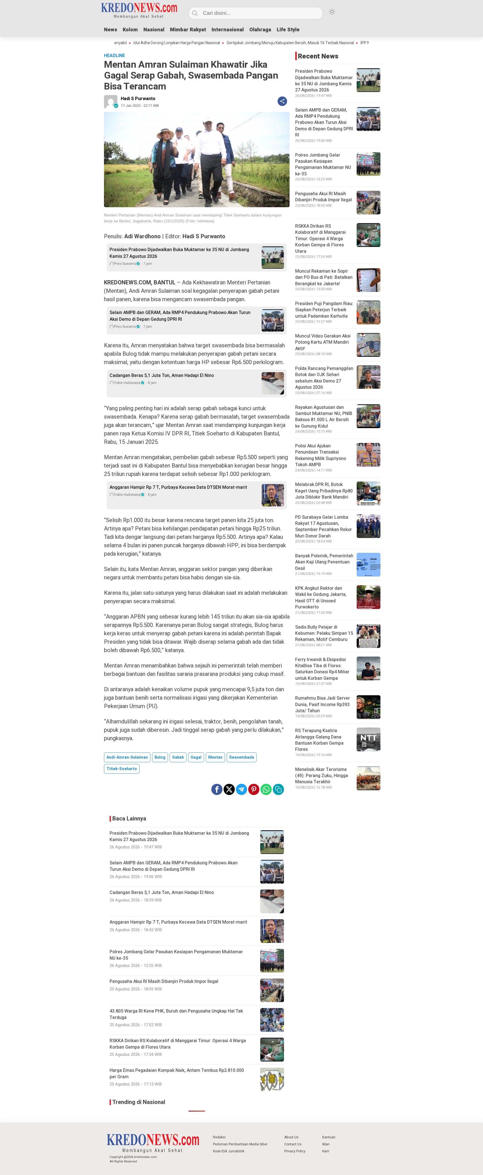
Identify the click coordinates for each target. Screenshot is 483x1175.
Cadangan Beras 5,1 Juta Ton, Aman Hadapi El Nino (162, 375)
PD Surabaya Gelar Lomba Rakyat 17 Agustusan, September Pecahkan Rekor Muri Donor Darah (323, 526)
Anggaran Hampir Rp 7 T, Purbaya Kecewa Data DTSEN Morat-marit (178, 487)
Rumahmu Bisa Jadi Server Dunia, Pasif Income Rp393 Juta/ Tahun (322, 704)
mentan (215, 757)
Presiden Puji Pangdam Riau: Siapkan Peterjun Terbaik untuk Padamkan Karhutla (324, 310)
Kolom (130, 30)
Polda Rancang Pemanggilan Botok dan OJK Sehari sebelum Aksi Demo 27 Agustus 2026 (324, 378)
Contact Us (293, 1144)
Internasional (228, 30)
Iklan (326, 1144)
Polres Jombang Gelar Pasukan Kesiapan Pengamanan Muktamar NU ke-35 (323, 164)
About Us (291, 1137)
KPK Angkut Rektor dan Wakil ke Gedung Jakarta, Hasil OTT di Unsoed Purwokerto (321, 597)
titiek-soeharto (121, 769)
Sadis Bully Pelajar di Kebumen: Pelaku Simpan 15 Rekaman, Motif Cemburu (324, 633)
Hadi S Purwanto (138, 98)
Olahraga (260, 30)
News (110, 30)
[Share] (282, 101)
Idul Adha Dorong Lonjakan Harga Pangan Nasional (144, 43)
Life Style (288, 30)
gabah (178, 757)
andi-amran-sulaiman (127, 757)
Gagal (196, 757)
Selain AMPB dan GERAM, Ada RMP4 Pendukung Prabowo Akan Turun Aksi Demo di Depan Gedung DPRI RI (180, 316)
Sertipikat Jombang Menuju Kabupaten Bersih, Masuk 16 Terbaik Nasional (257, 43)
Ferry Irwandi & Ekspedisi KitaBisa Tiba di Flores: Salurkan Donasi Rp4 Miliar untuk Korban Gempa (322, 669)
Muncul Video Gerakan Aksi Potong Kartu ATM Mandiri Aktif (323, 342)
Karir (325, 1151)
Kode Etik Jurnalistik (228, 1151)
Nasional (153, 30)
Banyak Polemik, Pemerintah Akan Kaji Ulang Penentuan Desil (324, 562)
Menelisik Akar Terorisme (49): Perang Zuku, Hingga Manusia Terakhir (321, 775)
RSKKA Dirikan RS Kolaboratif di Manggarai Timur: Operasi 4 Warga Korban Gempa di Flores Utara (320, 239)
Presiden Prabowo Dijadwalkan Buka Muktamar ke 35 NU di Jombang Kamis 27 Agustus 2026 (179, 253)
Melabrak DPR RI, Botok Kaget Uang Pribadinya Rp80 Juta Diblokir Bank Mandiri (324, 491)
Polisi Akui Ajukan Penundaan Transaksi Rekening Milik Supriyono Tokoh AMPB (320, 455)
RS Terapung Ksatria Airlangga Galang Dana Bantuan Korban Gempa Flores (319, 740)
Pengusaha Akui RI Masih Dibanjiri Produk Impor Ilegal (323, 196)
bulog (160, 757)
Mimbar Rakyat (188, 30)
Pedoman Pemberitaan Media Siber (240, 1144)
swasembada (241, 757)
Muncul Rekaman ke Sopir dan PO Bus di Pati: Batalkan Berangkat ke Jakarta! (323, 277)
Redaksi (219, 1137)
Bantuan (328, 1137)
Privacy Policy (295, 1151)
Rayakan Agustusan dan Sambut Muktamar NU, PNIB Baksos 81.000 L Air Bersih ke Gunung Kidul (323, 417)
